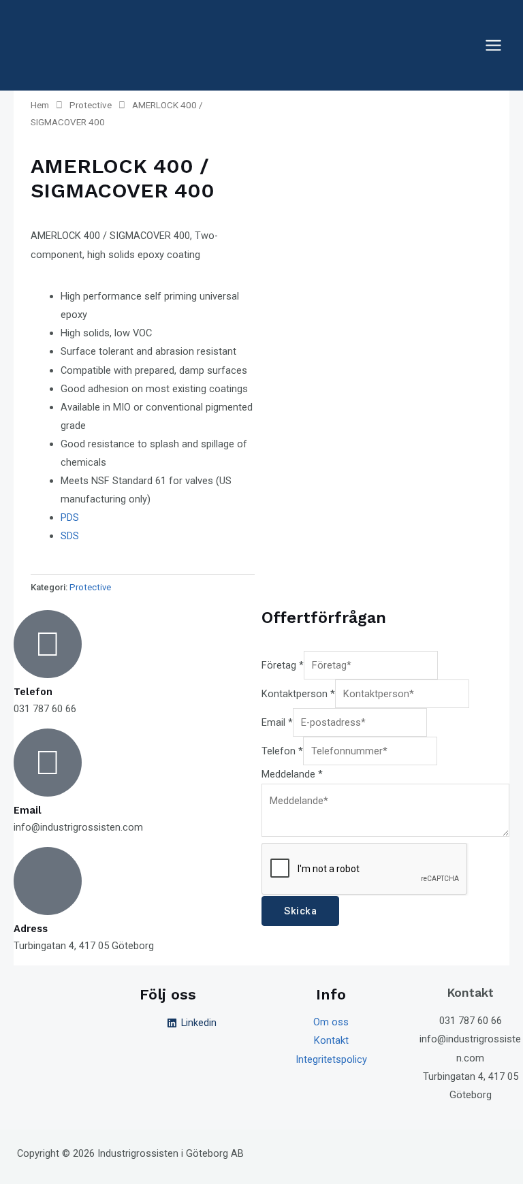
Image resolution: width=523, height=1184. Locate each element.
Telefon (282, 751)
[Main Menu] (493, 45)
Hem (40, 105)
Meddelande (292, 774)
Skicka (300, 911)
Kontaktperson (298, 694)
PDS (70, 517)
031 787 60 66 (470, 1020)
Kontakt (331, 1040)
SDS (70, 536)
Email (277, 722)
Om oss (331, 1022)
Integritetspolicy (331, 1059)
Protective (90, 105)
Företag (283, 665)
